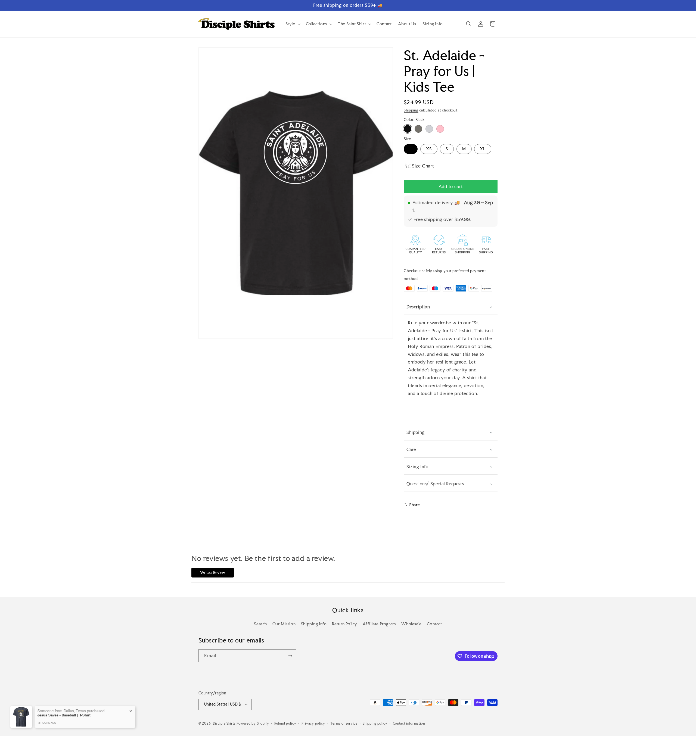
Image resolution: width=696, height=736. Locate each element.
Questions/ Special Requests (435, 483)
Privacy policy (313, 723)
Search (260, 623)
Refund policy (285, 723)
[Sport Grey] (429, 129)
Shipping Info (314, 623)
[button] (292, 24)
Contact (434, 623)
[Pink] (440, 129)
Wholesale (411, 623)
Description (418, 306)
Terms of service (343, 723)
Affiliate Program (379, 623)
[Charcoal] (418, 129)
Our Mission (284, 623)
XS (429, 148)
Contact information (409, 723)
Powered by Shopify (253, 723)
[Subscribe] (290, 655)
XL (483, 148)
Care (411, 449)
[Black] (407, 129)
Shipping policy (375, 723)
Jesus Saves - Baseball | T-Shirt (67, 715)
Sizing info (417, 466)
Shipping (411, 110)
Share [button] (414, 504)
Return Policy (344, 623)
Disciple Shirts (224, 723)
